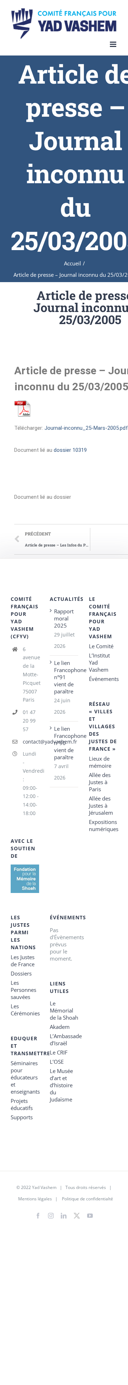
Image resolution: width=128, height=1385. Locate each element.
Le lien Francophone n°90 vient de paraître (64, 743)
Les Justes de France (22, 960)
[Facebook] (38, 1216)
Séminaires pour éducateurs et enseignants (25, 1077)
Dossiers (21, 973)
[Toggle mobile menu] (113, 44)
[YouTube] (90, 1216)
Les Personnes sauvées (23, 989)
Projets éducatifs (22, 1104)
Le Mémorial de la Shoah (64, 1010)
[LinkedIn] (63, 1216)
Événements (103, 678)
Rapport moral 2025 (64, 618)
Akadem (60, 1026)
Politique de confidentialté (87, 1199)
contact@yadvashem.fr (31, 741)
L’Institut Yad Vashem (99, 662)
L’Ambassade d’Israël (64, 1039)
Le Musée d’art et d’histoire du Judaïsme (61, 1085)
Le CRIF (59, 1052)
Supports (22, 1117)
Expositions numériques (103, 825)
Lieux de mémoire (100, 762)
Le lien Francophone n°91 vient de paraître (64, 677)
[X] (77, 1214)
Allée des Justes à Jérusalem (101, 805)
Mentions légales (35, 1199)
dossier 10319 (70, 450)
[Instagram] (51, 1216)
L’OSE (57, 1061)
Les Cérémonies (25, 1010)
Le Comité (101, 646)
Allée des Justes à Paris (100, 782)
